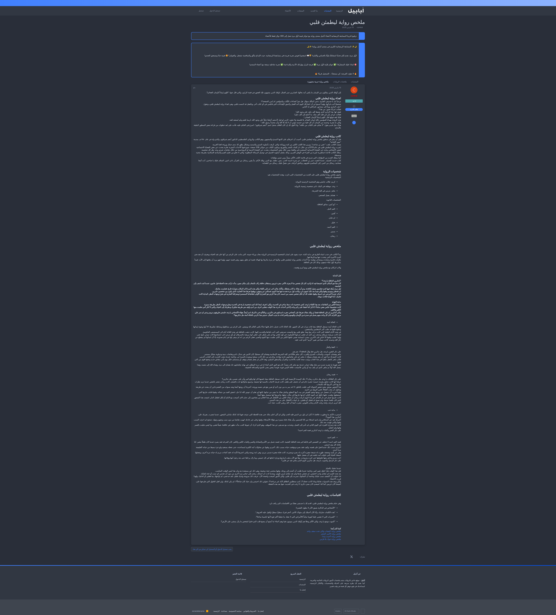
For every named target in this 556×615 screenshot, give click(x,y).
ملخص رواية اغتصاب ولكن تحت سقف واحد (324, 531)
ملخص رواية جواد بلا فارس (330, 539)
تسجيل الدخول (241, 579)
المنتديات (302, 584)
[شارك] (198, 88)
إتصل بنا (303, 590)
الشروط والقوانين (249, 611)
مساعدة (224, 611)
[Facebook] (363, 3)
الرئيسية (302, 579)
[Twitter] (353, 3)
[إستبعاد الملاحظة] (195, 46)
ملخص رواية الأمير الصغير (331, 534)
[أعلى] (211, 611)
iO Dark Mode (350, 611)
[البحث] (194, 10)
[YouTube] (348, 3)
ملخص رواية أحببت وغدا (331, 536)
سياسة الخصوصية (235, 611)
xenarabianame (198, 611)
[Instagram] (358, 3)
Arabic (338, 611)
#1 (194, 88)
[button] (322, 11)
